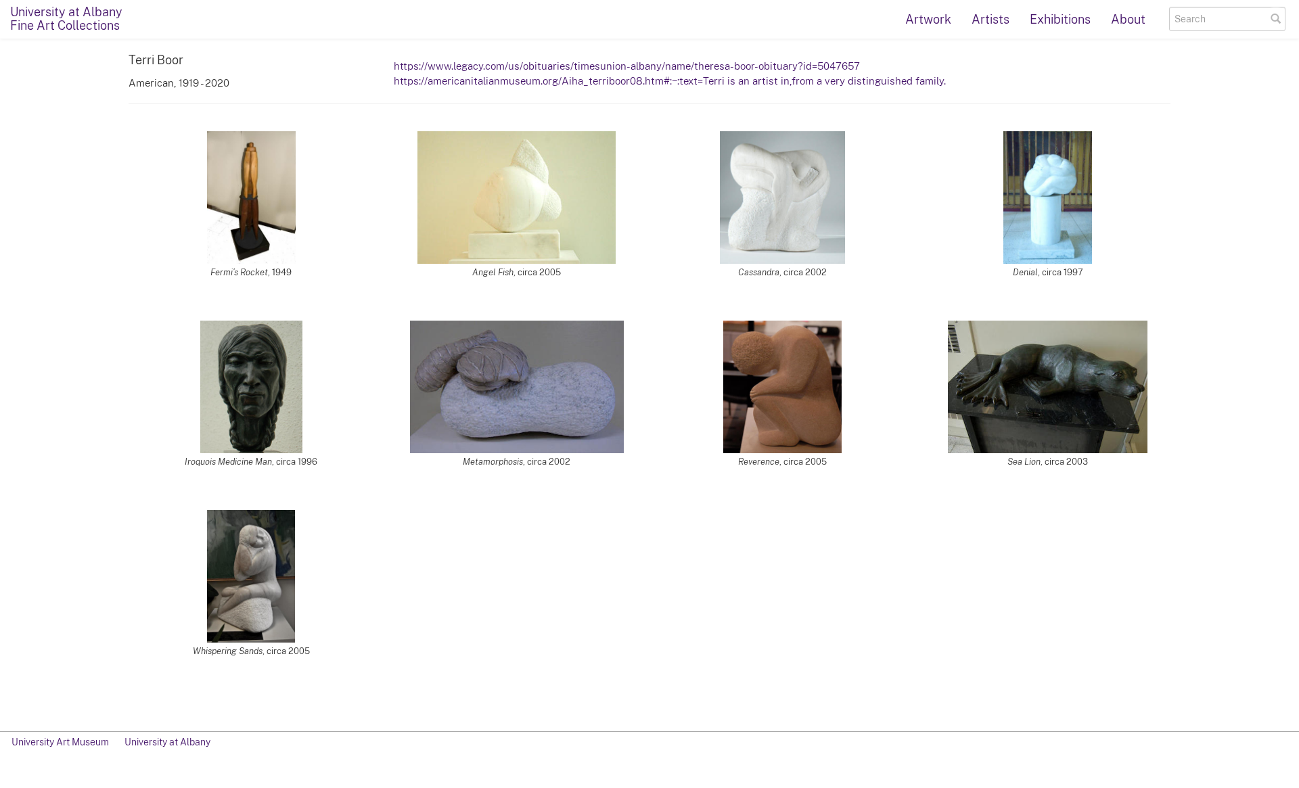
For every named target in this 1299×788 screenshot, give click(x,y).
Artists (990, 19)
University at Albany (167, 742)
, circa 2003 (1047, 462)
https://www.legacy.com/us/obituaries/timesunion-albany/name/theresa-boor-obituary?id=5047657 (627, 66)
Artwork (928, 19)
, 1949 (251, 272)
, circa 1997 (1048, 272)
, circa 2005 (516, 272)
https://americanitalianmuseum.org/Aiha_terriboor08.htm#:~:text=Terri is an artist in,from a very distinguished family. (670, 80)
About (1128, 19)
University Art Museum (60, 742)
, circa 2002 (782, 272)
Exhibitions (1060, 19)
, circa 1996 (251, 462)
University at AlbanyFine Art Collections (66, 18)
